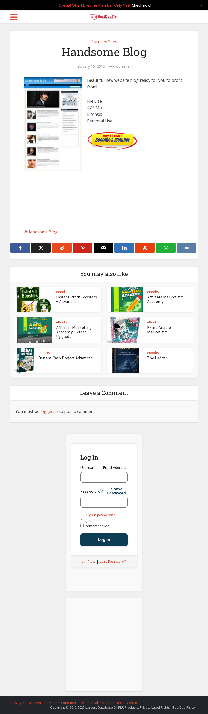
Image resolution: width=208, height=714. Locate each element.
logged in (49, 411)
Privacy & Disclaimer (25, 702)
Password (88, 491)
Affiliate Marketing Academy (165, 299)
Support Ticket (113, 702)
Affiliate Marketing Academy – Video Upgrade (74, 332)
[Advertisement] (104, 214)
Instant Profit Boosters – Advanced (76, 299)
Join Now (87, 561)
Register (87, 520)
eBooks (62, 291)
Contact (132, 702)
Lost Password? (112, 561)
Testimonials (90, 702)
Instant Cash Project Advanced (65, 357)
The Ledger (157, 357)
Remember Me (96, 526)
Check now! (141, 5)
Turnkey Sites (104, 41)
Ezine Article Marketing (159, 329)
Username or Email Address (103, 467)
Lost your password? (97, 514)
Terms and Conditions (61, 702)
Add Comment (121, 66)
